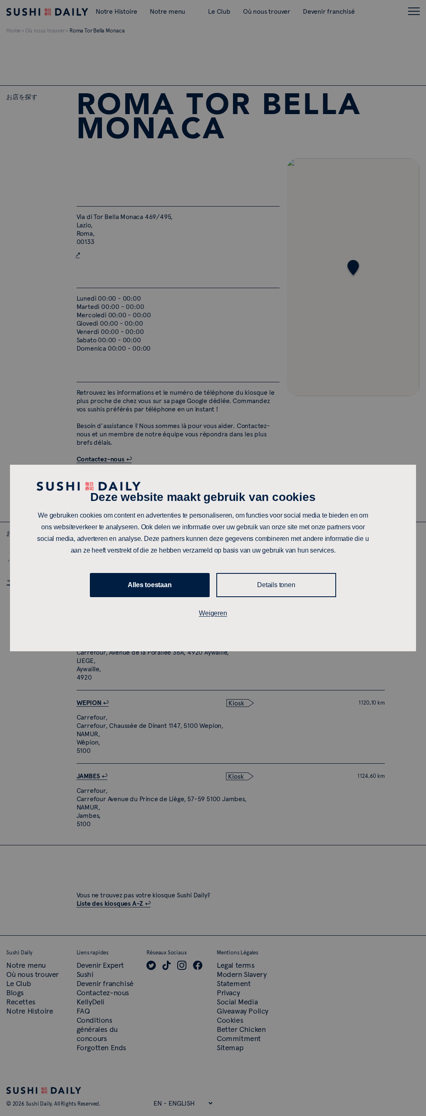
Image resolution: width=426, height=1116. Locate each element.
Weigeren (213, 613)
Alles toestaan (149, 584)
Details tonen (276, 584)
